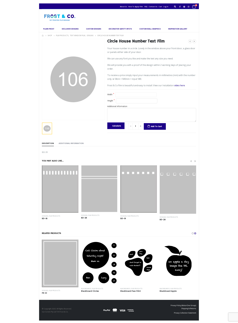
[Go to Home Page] (43, 35)
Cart (160, 7)
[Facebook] (180, 6)
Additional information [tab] (71, 143)
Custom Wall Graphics (150, 29)
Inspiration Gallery (177, 29)
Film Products (54, 216)
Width (110, 94)
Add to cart (156, 126)
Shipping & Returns (188, 308)
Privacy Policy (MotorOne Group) (183, 305)
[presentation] (191, 161)
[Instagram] (188, 6)
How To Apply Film (135, 7)
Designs (45, 216)
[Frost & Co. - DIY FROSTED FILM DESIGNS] (59, 17)
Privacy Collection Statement (185, 313)
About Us (123, 7)
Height (110, 100)
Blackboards (86, 289)
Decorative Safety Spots (120, 29)
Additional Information (117, 106)
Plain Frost (48, 29)
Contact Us (153, 7)
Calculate (116, 126)
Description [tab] (48, 143)
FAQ (146, 7)
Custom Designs (93, 29)
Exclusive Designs (70, 29)
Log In (165, 7)
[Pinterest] (184, 6)
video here (179, 85)
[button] (192, 233)
